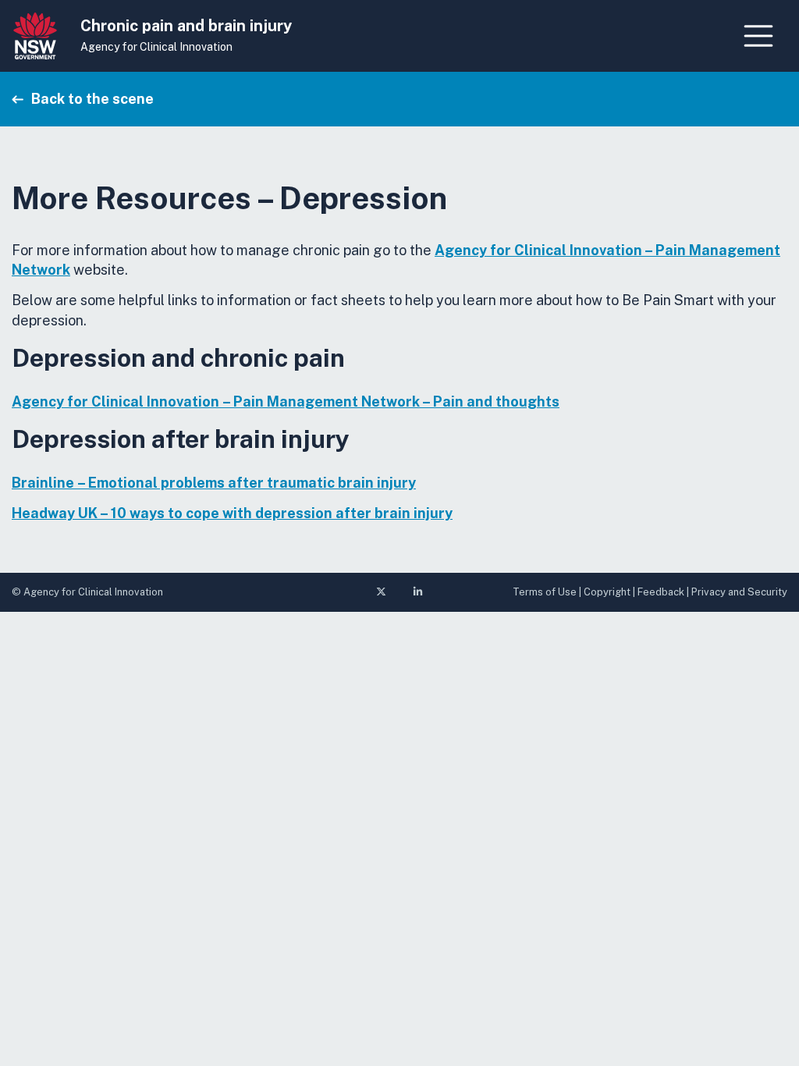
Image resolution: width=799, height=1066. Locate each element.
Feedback (660, 592)
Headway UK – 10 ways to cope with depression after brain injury (232, 513)
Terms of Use (545, 592)
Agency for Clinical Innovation (156, 47)
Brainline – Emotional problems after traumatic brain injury (214, 482)
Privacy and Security (739, 592)
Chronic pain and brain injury (186, 25)
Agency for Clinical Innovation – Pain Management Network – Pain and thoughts (285, 401)
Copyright (607, 592)
